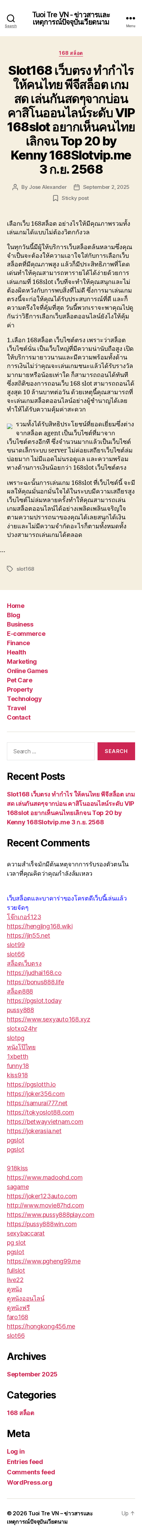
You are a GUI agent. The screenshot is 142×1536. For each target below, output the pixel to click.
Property (20, 689)
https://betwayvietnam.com (45, 1121)
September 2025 (32, 1374)
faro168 (17, 1317)
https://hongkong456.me (41, 1326)
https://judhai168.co (34, 972)
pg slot (16, 1242)
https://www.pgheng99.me (44, 1261)
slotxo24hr (22, 1028)
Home (15, 605)
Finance (18, 643)
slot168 (25, 569)
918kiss (17, 1168)
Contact (19, 717)
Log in (15, 1451)
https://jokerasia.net (34, 1131)
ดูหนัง (14, 1289)
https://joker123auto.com (42, 1196)
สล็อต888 (20, 991)
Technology (24, 698)
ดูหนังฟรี (18, 1307)
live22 (15, 1279)
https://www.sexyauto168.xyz (48, 1019)
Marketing (22, 661)
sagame (18, 1186)
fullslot (16, 1270)
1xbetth (17, 1056)
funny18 (18, 1065)
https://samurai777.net (37, 1103)
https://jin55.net (28, 935)
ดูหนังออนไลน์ (25, 1298)
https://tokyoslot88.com (40, 1112)
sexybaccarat (26, 1233)
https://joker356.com (36, 1093)
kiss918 (17, 1075)
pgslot (15, 1140)
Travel (16, 708)
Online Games (27, 670)
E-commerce (26, 633)
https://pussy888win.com (42, 1224)
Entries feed (25, 1461)
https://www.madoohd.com (45, 1177)
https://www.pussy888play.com (50, 1214)
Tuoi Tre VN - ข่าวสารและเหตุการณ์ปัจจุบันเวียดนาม (71, 18)
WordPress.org (29, 1482)
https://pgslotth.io (31, 1084)
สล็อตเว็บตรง (24, 963)
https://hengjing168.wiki (40, 926)
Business (20, 624)
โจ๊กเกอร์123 (24, 916)
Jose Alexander (48, 187)
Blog (13, 615)
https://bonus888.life (35, 982)
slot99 (15, 944)
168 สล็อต (71, 53)
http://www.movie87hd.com (45, 1205)
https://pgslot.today (34, 1000)
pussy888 (20, 1010)
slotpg (15, 1037)
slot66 (15, 954)
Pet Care (19, 680)
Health (16, 652)
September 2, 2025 (106, 187)
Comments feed (31, 1472)
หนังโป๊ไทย (21, 1047)
